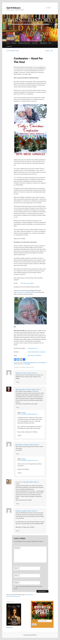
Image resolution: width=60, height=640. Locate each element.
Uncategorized (32, 362)
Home (8, 43)
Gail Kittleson (13, 7)
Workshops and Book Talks (24, 43)
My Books (14, 43)
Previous (47, 50)
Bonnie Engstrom (19, 444)
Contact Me (9, 46)
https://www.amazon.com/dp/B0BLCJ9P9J (24, 292)
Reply (17, 382)
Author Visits (35, 43)
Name (17, 568)
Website (16, 582)
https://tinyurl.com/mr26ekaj (27, 283)
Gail (19, 364)
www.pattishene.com (33, 348)
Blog (50, 43)
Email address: (35, 620)
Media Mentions (43, 43)
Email (17, 575)
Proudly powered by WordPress (30, 635)
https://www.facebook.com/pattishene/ (37, 352)
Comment (17, 548)
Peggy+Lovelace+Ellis (20, 389)
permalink (28, 364)
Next (52, 50)
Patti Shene (18, 373)
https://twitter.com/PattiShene (34, 355)
